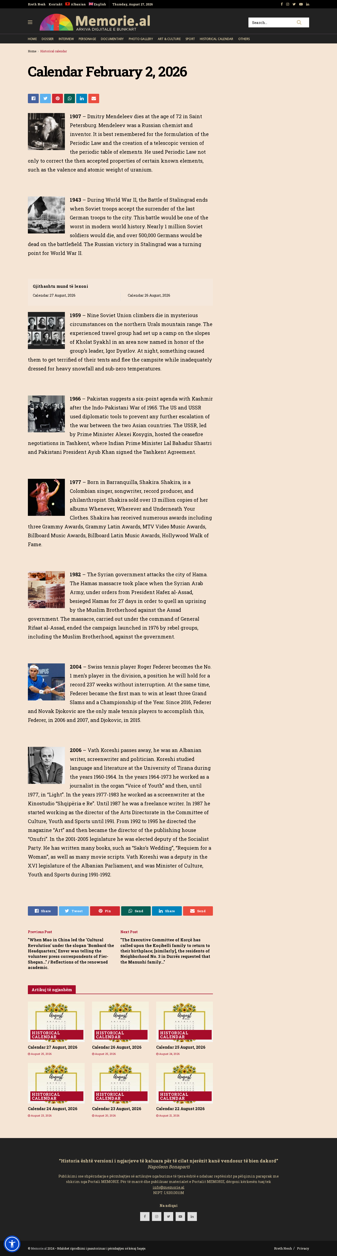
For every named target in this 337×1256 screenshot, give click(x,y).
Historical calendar (216, 39)
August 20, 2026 (105, 1115)
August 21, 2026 (168, 1115)
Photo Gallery (141, 39)
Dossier (48, 39)
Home (32, 39)
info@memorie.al (169, 1187)
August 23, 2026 (41, 1115)
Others (244, 39)
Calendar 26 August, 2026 (149, 295)
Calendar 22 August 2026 (180, 1108)
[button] (12, 1244)
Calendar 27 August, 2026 (54, 295)
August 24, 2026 (169, 1054)
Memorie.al (39, 1248)
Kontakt (55, 4)
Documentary (112, 39)
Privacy (303, 1248)
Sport (190, 39)
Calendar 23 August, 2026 (116, 1108)
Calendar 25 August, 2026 (180, 1047)
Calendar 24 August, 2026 (52, 1108)
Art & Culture (169, 39)
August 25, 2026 (41, 1054)
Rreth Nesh (37, 4)
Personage (87, 39)
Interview (66, 39)
